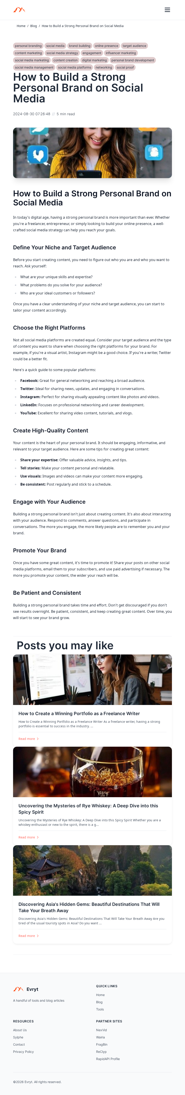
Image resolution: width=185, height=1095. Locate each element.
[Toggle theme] (157, 10)
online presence (106, 46)
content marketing (28, 53)
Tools (100, 1009)
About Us (20, 1030)
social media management (34, 67)
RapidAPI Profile (108, 1059)
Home (21, 26)
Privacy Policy (23, 1052)
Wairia (100, 1037)
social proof (125, 67)
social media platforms (74, 67)
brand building (79, 46)
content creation (65, 60)
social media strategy (62, 53)
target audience (134, 46)
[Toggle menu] (167, 10)
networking (104, 67)
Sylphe (18, 1037)
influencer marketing (121, 53)
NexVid (101, 1030)
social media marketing (32, 60)
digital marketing (94, 60)
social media (55, 46)
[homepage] (20, 10)
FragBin (101, 1044)
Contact (19, 1044)
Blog (33, 26)
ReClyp (101, 1052)
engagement (92, 53)
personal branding (28, 46)
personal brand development (132, 60)
